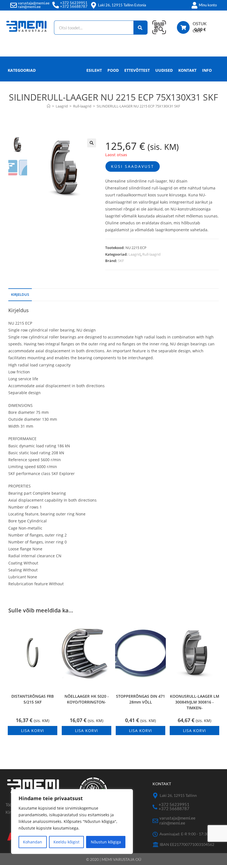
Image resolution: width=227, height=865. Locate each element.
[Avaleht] (48, 106)
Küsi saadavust (132, 166)
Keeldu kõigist (66, 842)
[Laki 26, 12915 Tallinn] (155, 796)
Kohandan (32, 842)
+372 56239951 (73, 3)
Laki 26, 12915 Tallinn (178, 795)
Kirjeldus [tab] (20, 294)
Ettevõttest (137, 70)
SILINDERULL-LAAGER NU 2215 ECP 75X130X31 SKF (138, 106)
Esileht (94, 70)
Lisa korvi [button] (32, 730)
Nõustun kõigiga (106, 842)
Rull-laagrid (151, 254)
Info (207, 70)
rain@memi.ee (29, 6)
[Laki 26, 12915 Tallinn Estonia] (93, 5)
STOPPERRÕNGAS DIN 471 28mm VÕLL (140, 699)
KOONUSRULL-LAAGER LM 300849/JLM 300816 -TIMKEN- (194, 702)
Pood (113, 70)
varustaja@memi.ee (34, 3)
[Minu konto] (194, 5)
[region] (72, 821)
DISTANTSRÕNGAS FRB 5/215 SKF (32, 699)
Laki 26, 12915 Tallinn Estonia (122, 5)
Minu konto (208, 5)
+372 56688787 (73, 6)
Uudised (164, 70)
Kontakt (187, 70)
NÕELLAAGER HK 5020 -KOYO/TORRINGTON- (87, 699)
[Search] (140, 27)
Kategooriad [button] (22, 70)
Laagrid (134, 254)
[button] (91, 142)
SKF (121, 260)
